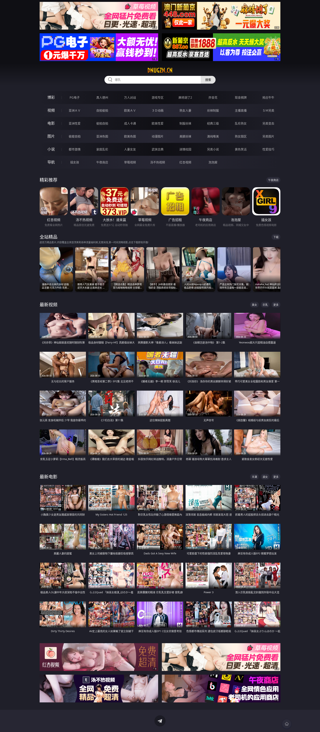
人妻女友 (130, 149)
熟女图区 (241, 136)
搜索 (208, 80)
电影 (51, 123)
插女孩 (74, 162)
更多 (276, 304)
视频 (51, 110)
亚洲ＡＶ (75, 110)
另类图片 (268, 136)
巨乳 (265, 304)
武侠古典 (158, 149)
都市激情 (75, 149)
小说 (51, 149)
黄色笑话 (241, 149)
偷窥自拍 (75, 136)
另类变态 (268, 123)
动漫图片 (158, 136)
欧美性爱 (158, 123)
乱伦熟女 (241, 123)
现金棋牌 (241, 97)
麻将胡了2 (185, 97)
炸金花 (213, 97)
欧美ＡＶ (130, 110)
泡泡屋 (213, 162)
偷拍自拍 (102, 123)
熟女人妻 (185, 110)
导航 (51, 162)
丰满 (254, 477)
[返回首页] (286, 723)
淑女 (265, 477)
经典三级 (213, 123)
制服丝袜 (185, 123)
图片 (51, 136)
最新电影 (48, 477)
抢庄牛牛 (268, 97)
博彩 (51, 97)
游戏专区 (158, 97)
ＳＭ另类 (268, 110)
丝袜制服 (213, 110)
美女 (254, 304)
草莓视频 (130, 162)
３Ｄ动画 (158, 110)
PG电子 (75, 97)
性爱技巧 (268, 149)
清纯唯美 (213, 136)
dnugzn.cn (160, 70)
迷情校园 (185, 149)
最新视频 (48, 304)
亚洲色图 (102, 136)
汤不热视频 (157, 162)
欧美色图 (130, 136)
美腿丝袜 (185, 136)
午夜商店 (102, 162)
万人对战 (130, 97)
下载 (276, 237)
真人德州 (102, 97)
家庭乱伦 (102, 149)
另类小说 (213, 149)
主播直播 (241, 110)
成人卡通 (130, 123)
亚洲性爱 (75, 123)
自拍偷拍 (102, 110)
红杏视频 (185, 162)
